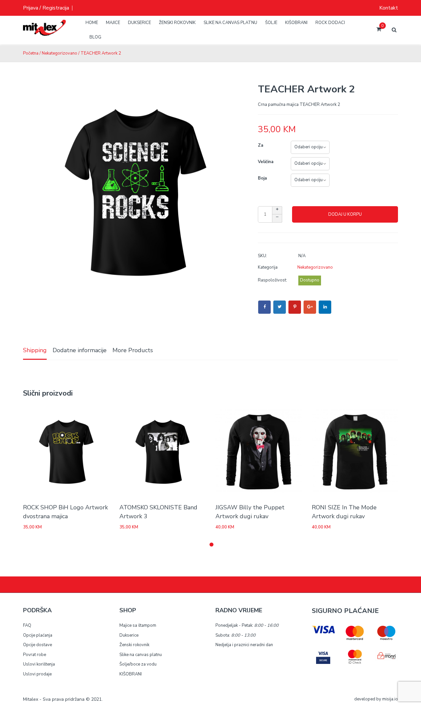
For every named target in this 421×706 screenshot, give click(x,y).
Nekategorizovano (59, 53)
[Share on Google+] (309, 307)
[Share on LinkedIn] (325, 307)
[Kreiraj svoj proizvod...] (44, 33)
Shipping (35, 350)
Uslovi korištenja (39, 664)
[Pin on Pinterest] (294, 307)
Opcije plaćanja (37, 635)
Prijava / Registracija (46, 8)
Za (260, 145)
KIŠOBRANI (130, 674)
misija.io (390, 699)
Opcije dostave (37, 645)
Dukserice (128, 635)
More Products (132, 350)
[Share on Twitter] (279, 307)
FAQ (27, 625)
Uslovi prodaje (37, 674)
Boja (262, 178)
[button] (211, 545)
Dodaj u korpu (345, 214)
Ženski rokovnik (134, 645)
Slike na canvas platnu (140, 655)
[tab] (35, 351)
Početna (30, 53)
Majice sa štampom (137, 625)
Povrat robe (34, 655)
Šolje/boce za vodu (138, 664)
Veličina (265, 162)
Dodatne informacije (80, 350)
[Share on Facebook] (264, 307)
